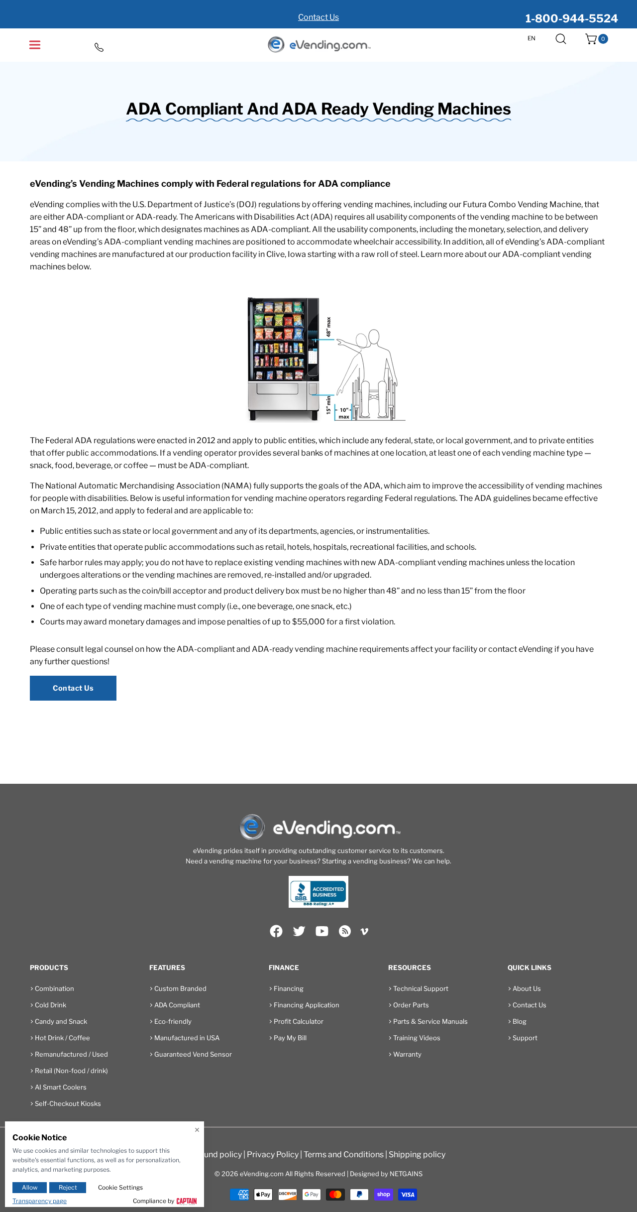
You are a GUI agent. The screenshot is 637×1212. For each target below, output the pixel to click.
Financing (289, 988)
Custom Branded (180, 988)
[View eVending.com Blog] (344, 931)
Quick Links (529, 967)
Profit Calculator (298, 1021)
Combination (54, 988)
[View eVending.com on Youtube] (322, 931)
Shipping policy (417, 1154)
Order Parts (411, 1005)
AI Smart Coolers (61, 1087)
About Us (527, 988)
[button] (560, 38)
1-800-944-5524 (572, 18)
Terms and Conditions (344, 1154)
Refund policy (217, 1154)
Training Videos (416, 1038)
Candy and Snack (61, 1021)
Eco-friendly (173, 1021)
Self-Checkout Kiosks (68, 1103)
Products (49, 967)
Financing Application (306, 1005)
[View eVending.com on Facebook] (276, 931)
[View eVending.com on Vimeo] (364, 933)
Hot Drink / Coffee (62, 1038)
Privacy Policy (273, 1154)
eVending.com (262, 1174)
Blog (520, 1021)
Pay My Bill (290, 1038)
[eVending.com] (318, 45)
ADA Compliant (177, 1005)
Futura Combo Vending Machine (522, 204)
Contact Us (318, 17)
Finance (284, 967)
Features (167, 967)
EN (531, 38)
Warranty (407, 1054)
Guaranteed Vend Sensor (193, 1054)
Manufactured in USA (186, 1038)
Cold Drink (50, 1005)
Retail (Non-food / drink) (71, 1071)
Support (525, 1038)
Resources (409, 967)
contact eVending (520, 649)
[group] (318, 14)
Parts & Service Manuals (430, 1021)
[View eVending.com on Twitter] (299, 931)
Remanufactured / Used (71, 1054)
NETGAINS (406, 1174)
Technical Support (420, 988)
